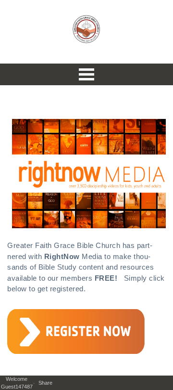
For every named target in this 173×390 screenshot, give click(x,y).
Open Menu (86, 74)
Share (47, 383)
